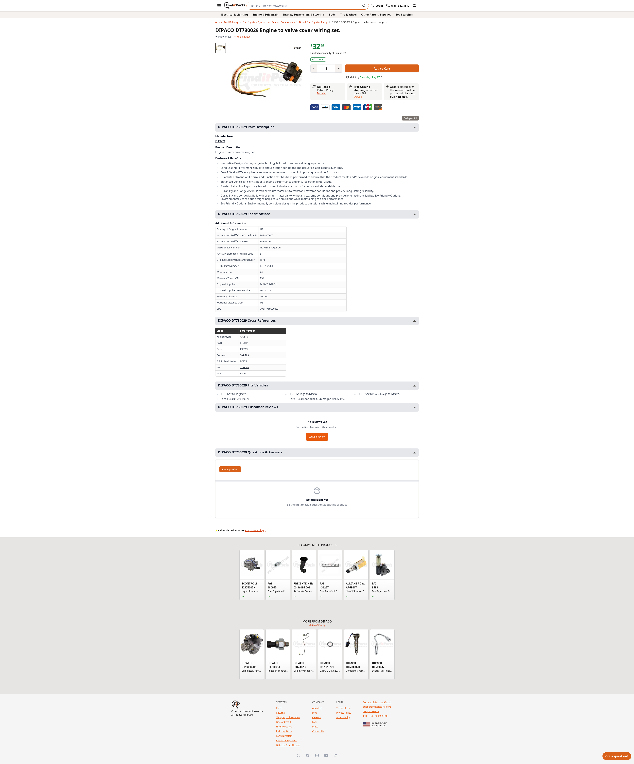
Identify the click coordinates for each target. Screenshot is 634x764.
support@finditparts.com (377, 706)
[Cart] (415, 6)
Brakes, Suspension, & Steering (303, 14)
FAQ (314, 722)
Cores (279, 708)
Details (321, 93)
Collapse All (410, 118)
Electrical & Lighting (234, 14)
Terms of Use (343, 708)
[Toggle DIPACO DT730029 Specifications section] (414, 214)
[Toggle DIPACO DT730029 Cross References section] (414, 321)
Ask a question (230, 469)
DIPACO (220, 141)
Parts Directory (284, 735)
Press (315, 726)
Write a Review (241, 36)
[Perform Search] (364, 6)
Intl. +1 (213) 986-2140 (375, 716)
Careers (316, 717)
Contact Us (318, 731)
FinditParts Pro (284, 726)
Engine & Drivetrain (266, 14)
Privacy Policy (343, 712)
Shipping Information (288, 717)
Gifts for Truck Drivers (288, 745)
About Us (317, 708)
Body (332, 14)
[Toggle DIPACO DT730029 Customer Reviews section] (414, 407)
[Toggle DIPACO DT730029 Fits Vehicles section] (414, 386)
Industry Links (284, 731)
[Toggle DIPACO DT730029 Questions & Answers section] (414, 453)
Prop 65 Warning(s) (255, 530)
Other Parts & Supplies (376, 14)
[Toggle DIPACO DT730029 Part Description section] (414, 127)
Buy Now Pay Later (286, 740)
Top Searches (404, 14)
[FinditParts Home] (235, 5)
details (358, 96)
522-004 (244, 367)
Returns (280, 712)
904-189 (244, 355)
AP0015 (244, 336)
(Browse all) (317, 625)
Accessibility (343, 717)
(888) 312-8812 (371, 711)
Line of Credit (283, 722)
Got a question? (617, 756)
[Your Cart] (415, 6)
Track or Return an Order (377, 702)
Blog (314, 712)
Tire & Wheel (348, 14)
